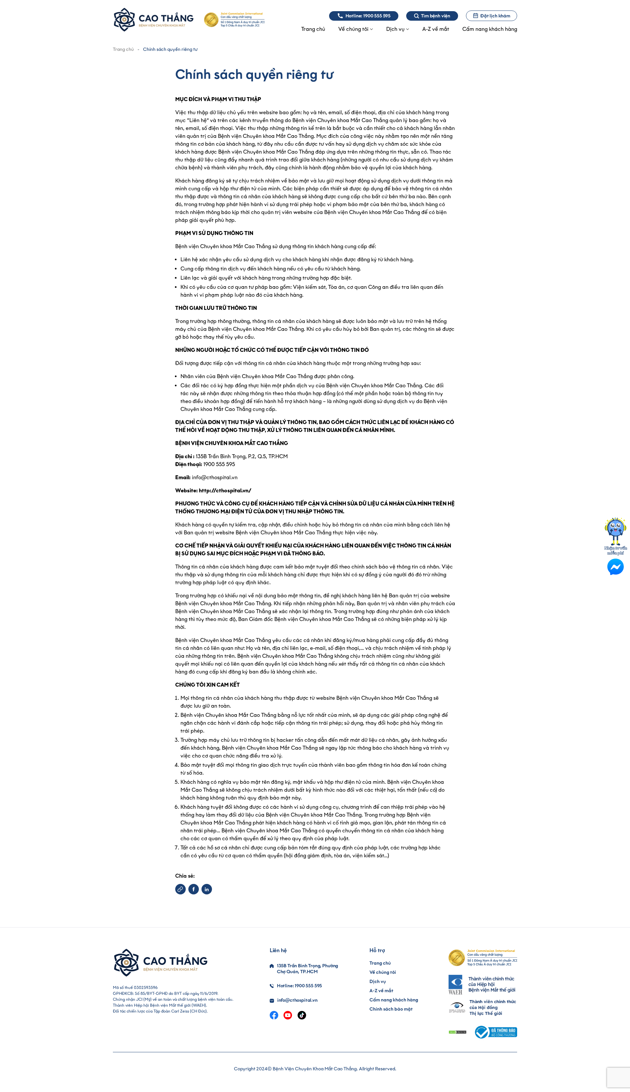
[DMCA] (458, 1032)
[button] (180, 889)
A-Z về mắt (381, 991)
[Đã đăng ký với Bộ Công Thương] (495, 1032)
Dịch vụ (377, 981)
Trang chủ (123, 49)
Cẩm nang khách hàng (393, 1000)
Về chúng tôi (382, 972)
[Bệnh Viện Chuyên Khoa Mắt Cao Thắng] (153, 20)
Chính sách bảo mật (391, 1009)
